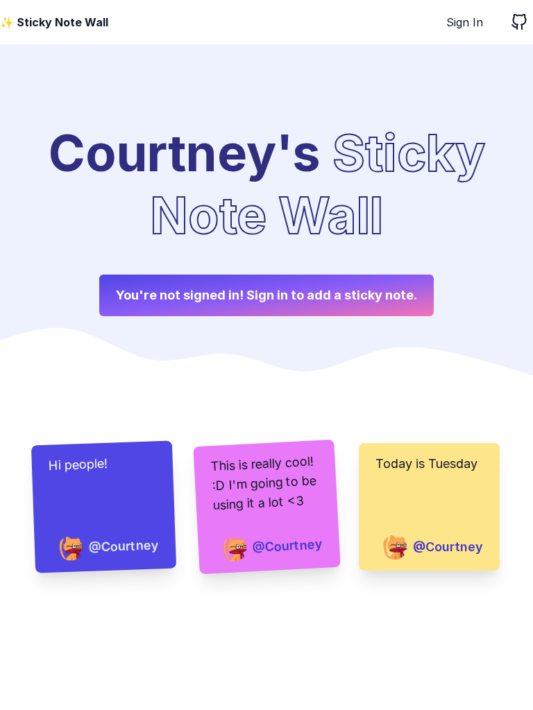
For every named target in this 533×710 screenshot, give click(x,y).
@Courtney (123, 546)
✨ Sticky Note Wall (54, 22)
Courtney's (185, 153)
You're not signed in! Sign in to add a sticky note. (266, 295)
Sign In (464, 22)
